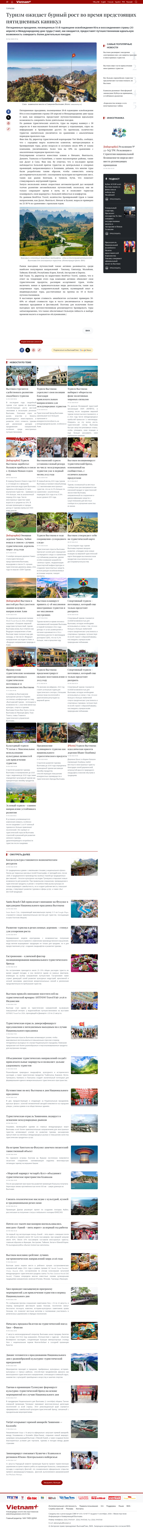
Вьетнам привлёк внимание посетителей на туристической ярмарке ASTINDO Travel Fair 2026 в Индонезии (36, 997)
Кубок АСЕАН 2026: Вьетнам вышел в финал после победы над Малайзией (113, 189)
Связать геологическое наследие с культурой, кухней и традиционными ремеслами (37, 1200)
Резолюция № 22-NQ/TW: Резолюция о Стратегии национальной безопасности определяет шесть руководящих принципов (119, 156)
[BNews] (42, 1498)
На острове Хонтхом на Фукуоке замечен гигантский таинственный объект (37, 1149)
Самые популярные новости (119, 46)
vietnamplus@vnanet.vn (62, 1523)
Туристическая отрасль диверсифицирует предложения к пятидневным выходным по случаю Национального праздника (36, 1026)
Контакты (80, 1509)
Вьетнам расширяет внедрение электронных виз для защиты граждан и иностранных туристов (120, 55)
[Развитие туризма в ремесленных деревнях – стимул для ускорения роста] (84, 935)
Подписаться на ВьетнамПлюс (66, 350)
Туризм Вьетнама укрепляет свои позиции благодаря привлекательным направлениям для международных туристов (51, 397)
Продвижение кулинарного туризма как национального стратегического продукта (52, 751)
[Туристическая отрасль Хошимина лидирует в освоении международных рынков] (84, 1123)
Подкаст (114, 179)
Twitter (8, 117)
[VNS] (67, 1498)
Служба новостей (56, 1509)
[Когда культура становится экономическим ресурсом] (84, 867)
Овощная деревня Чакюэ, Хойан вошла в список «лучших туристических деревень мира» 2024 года (20, 542)
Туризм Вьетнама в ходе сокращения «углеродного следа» (51, 539)
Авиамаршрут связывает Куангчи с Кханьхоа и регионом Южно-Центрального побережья (33, 1455)
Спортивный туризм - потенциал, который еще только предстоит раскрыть (82, 606)
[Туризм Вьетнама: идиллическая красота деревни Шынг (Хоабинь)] (83, 733)
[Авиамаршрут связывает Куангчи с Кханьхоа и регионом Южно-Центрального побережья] (84, 1460)
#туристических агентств (31, 342)
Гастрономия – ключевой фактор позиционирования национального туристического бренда (36, 959)
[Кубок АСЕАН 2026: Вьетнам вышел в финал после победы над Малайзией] (129, 188)
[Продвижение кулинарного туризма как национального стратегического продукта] (52, 733)
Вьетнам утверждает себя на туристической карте (82, 537)
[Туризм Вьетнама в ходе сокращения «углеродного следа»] (52, 522)
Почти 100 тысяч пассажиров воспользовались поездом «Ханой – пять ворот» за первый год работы (37, 1225)
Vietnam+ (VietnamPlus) (24, 2)
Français (110, 2)
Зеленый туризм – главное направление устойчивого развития (21, 809)
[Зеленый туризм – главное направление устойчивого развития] (21, 792)
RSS (102, 1506)
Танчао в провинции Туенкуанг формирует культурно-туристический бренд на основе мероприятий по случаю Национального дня (32, 1390)
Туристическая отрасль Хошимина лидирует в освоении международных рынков (33, 1117)
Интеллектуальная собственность (63, 1506)
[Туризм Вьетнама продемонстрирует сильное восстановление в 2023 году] (52, 657)
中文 (123, 2)
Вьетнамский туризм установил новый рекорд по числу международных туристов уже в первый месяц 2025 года (51, 467)
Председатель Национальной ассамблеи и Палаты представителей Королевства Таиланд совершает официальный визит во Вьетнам (113, 253)
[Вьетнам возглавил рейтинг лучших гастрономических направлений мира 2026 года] (84, 1262)
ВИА (128, 1506)
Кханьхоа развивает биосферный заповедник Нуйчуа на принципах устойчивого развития (117, 93)
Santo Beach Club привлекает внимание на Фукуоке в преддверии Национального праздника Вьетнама (37, 903)
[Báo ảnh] (114, 1498)
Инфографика (115, 118)
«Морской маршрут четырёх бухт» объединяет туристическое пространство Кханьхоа (33, 1175)
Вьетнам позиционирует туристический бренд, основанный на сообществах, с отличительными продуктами (81, 469)
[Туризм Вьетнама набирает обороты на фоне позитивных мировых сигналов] (83, 376)
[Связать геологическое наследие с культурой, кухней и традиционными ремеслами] (84, 1206)
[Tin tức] (32, 1498)
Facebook (8, 111)
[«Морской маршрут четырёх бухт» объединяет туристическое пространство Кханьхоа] (84, 1180)
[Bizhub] (52, 1498)
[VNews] (22, 1498)
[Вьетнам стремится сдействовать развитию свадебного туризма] (21, 376)
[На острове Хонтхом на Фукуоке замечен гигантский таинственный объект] (84, 1154)
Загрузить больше (52, 1482)
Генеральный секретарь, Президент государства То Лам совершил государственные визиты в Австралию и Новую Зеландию (113, 218)
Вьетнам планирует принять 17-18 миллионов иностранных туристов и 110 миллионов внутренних (51, 607)
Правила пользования (88, 1506)
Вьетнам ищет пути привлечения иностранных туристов (117, 66)
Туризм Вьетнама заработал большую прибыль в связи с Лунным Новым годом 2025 (21, 467)
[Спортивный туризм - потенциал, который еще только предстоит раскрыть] (83, 588)
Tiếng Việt (96, 2)
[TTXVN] (12, 1498)
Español (117, 2)
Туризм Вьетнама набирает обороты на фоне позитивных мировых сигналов (80, 394)
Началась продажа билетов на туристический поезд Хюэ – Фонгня (36, 1325)
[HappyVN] (130, 1498)
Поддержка (111, 1506)
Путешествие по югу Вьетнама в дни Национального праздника (37, 1092)
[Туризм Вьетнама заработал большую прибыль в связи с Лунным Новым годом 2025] (21, 447)
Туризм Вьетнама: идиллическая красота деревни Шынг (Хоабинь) (82, 749)
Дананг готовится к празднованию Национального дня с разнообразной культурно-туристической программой (36, 1358)
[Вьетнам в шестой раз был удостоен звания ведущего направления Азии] (21, 588)
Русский (129, 2)
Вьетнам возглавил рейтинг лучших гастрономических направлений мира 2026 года (34, 1256)
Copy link (8, 129)
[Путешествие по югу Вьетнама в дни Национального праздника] (84, 1097)
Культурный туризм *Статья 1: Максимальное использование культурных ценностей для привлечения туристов (20, 754)
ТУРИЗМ (10, 8)
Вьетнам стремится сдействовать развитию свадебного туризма (19, 392)
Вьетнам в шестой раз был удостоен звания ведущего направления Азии (20, 606)
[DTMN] (98, 1498)
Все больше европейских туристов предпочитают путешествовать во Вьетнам (118, 80)
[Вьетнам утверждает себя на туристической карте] (83, 522)
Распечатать (8, 123)
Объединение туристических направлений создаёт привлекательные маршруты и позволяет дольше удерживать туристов (36, 1061)
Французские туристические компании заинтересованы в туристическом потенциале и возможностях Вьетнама (20, 678)
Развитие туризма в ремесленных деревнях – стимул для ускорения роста (37, 929)
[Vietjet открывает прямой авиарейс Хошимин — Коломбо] (84, 1429)
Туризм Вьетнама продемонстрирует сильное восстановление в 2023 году (52, 675)
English (103, 2)
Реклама (69, 1509)
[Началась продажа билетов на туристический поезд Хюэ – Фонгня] (84, 1331)
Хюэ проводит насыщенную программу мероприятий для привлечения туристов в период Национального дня (36, 1292)
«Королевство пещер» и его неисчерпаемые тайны (115, 104)
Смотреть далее (20, 854)
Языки (121, 1506)
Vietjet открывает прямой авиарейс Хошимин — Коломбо (34, 1423)
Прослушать (115, 199)
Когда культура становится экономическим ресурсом (31, 861)
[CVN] (83, 1498)
